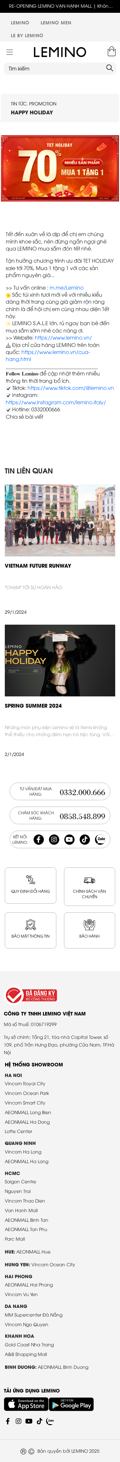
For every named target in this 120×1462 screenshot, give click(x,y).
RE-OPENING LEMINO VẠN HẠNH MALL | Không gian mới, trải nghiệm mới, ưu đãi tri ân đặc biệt (60, 6)
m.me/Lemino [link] (67, 287)
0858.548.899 (82, 815)
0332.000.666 (82, 791)
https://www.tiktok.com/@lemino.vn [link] (71, 387)
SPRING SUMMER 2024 (33, 705)
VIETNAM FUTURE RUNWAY (38, 565)
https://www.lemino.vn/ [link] (63, 337)
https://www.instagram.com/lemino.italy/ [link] (56, 402)
